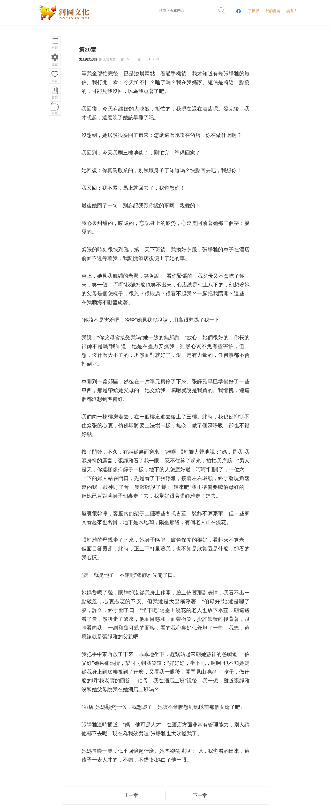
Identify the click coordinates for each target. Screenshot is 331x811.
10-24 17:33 (150, 59)
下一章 (200, 795)
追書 (55, 81)
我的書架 (273, 11)
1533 (128, 59)
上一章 (131, 795)
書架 (55, 97)
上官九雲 (109, 59)
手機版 (253, 11)
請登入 (292, 11)
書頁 (55, 113)
